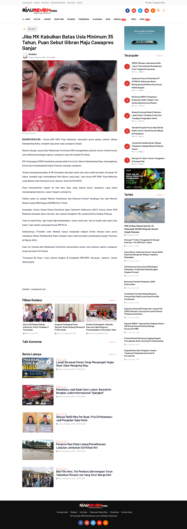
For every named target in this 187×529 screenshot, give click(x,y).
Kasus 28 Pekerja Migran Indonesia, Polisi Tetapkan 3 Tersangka (36, 327)
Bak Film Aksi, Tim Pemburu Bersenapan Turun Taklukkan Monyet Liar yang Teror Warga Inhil (84, 473)
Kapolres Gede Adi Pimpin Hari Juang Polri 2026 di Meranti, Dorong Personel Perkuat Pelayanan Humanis (143, 311)
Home (27, 19)
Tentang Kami (27, 3)
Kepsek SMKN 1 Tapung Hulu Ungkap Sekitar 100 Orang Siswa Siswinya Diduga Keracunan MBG (144, 326)
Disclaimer (71, 3)
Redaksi (37, 3)
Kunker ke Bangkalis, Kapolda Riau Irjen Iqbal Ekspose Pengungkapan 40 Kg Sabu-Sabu (101, 327)
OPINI (108, 19)
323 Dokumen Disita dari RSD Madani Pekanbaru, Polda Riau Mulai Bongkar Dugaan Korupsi (141, 269)
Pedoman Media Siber (58, 3)
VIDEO (133, 19)
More (144, 19)
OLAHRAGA (97, 19)
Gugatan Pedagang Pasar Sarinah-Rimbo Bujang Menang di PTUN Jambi (70, 327)
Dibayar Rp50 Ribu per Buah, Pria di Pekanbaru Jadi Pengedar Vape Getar (84, 418)
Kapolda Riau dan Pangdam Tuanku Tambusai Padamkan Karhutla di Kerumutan (140, 353)
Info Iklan (45, 3)
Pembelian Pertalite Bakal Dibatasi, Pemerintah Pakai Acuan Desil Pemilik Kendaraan (141, 296)
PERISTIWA (59, 19)
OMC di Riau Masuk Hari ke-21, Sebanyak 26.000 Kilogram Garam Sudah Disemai (141, 228)
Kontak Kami (126, 512)
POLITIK (37, 19)
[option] (38, 320)
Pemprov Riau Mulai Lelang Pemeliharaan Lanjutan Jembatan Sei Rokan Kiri (81, 445)
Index (112, 300)
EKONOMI (71, 19)
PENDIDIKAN (83, 19)
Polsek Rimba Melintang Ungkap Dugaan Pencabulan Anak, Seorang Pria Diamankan (144, 339)
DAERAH (119, 19)
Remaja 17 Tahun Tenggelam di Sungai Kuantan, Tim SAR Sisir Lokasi (141, 241)
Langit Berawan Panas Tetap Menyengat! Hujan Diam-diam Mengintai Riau (85, 363)
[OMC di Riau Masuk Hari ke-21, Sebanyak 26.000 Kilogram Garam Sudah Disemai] (144, 210)
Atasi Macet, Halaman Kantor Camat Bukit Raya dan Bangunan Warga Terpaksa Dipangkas (143, 254)
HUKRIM (47, 19)
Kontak (79, 3)
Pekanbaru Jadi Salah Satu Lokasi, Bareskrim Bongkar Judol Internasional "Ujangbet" (83, 391)
